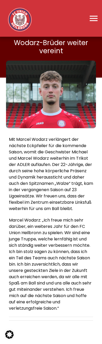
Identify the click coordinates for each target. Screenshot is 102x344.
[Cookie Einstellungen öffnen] (9, 337)
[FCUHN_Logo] (20, 10)
